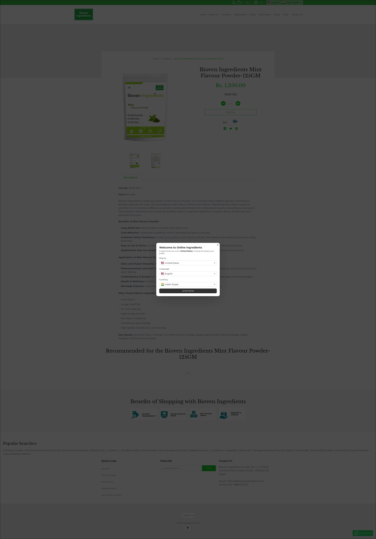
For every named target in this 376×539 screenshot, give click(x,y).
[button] (188, 263)
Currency (163, 279)
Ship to (162, 258)
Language (164, 269)
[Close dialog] (217, 244)
